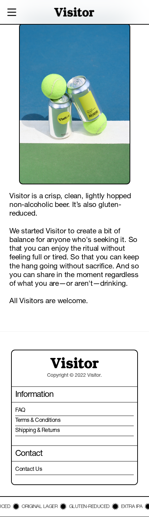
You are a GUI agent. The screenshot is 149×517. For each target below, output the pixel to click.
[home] (74, 12)
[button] (12, 12)
